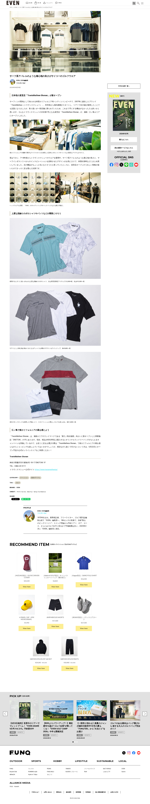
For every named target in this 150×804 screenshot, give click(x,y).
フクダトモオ (42, 513)
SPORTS (20, 732)
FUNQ (11, 768)
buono (123, 771)
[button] (5, 714)
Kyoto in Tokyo (32, 774)
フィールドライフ (89, 768)
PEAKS (49, 768)
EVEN (15, 7)
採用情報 (78, 792)
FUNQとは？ (35, 792)
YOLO (11, 786)
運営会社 (58, 792)
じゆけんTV (106, 771)
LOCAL (123, 761)
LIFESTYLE (81, 761)
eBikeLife (12, 774)
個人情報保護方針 (100, 792)
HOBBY (57, 761)
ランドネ (31, 768)
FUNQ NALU (50, 771)
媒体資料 (68, 792)
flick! (85, 771)
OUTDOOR (16, 761)
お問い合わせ (48, 792)
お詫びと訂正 (114, 792)
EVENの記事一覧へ (124, 86)
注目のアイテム (35, 477)
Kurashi (16, 786)
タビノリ (49, 774)
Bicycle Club (13, 771)
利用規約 (88, 792)
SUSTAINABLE (105, 761)
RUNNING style (32, 771)
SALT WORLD (107, 768)
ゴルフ (18, 482)
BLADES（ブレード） (72, 771)
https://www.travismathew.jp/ (46, 470)
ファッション (24, 477)
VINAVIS (68, 768)
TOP (11, 7)
